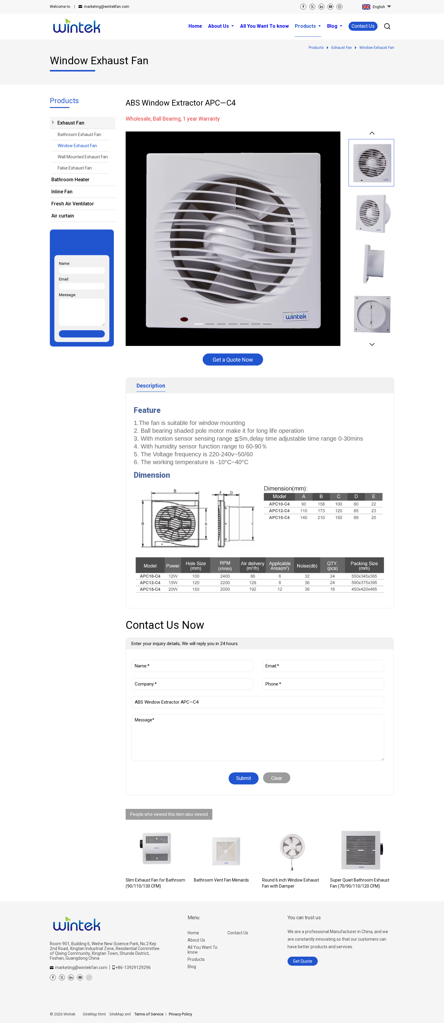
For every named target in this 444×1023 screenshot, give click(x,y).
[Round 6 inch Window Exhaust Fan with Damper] (293, 850)
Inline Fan (61, 192)
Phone (271, 675)
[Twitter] (312, 7)
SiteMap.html (94, 1014)
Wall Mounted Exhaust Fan (83, 156)
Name (139, 656)
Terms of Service (148, 1014)
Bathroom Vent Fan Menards (221, 880)
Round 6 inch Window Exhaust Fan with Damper (290, 883)
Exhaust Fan (70, 123)
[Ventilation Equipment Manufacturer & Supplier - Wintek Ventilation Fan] (77, 26)
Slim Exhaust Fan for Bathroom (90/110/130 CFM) (155, 883)
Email (270, 656)
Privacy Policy (180, 1014)
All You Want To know (202, 950)
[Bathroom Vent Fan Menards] (225, 850)
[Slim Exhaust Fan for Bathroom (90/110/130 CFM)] (157, 850)
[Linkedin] (321, 7)
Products (196, 959)
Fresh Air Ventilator (72, 204)
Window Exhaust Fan (77, 145)
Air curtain (62, 216)
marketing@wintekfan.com (106, 7)
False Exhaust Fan (75, 168)
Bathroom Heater (70, 179)
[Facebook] (303, 7)
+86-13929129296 (133, 967)
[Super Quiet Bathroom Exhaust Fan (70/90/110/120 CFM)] (361, 850)
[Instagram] (339, 7)
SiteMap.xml (120, 1014)
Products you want (154, 693)
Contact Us (363, 26)
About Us (196, 940)
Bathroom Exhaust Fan (79, 134)
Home (193, 932)
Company (143, 675)
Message (145, 717)
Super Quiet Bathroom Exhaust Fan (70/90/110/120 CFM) (359, 883)
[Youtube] (330, 7)
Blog (192, 966)
